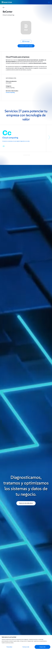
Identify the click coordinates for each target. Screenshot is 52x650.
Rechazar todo (26, 647)
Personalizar (9, 647)
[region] (26, 642)
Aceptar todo (42, 647)
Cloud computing (10, 92)
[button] (49, 137)
